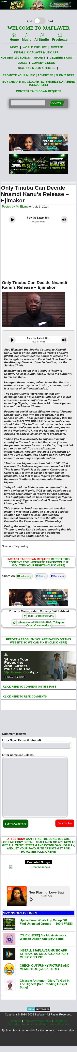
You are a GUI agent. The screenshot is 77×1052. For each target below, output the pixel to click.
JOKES (22, 62)
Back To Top (64, 823)
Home (14, 40)
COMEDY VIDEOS (43, 62)
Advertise (15, 1024)
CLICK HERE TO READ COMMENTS (24, 696)
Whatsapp (25, 576)
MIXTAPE (57, 47)
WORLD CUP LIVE (35, 47)
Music (26, 40)
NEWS (14, 47)
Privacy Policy (43, 1020)
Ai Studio (41, 40)
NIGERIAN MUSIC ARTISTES (36, 68)
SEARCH (57, 103)
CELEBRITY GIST (61, 57)
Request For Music (34, 1024)
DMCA (28, 1020)
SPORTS (39, 57)
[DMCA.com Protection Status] (39, 1010)
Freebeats (60, 40)
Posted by (9, 206)
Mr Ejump (22, 206)
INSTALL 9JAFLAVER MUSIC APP (36, 52)
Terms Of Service (59, 1024)
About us (16, 1020)
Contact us (60, 1020)
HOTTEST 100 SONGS (15, 57)
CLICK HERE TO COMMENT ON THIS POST (29, 686)
